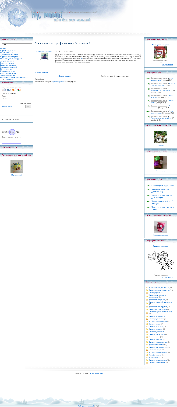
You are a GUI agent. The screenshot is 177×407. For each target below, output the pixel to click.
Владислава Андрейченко (44, 51)
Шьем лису (160, 145)
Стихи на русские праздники (158, 309)
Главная (34, 12)
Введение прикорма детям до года (160, 190)
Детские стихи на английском (158, 352)
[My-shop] (11, 143)
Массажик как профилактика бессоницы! (83, 12)
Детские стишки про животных (159, 287)
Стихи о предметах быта (156, 332)
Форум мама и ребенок (46, 12)
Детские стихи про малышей (158, 321)
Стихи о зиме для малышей (163, 84)
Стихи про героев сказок (157, 316)
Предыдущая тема (65, 76)
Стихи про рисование (155, 339)
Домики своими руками (160, 60)
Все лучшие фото (167, 65)
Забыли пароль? (7, 106)
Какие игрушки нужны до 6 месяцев (161, 196)
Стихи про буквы (154, 337)
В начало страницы (41, 72)
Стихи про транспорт (155, 329)
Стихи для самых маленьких (158, 347)
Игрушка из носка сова (160, 235)
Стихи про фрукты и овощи (158, 360)
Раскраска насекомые (160, 246)
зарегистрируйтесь (58, 82)
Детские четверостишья (156, 345)
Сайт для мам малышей (86, 406)
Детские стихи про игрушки (158, 307)
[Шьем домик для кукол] (160, 58)
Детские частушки (154, 357)
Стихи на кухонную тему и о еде (159, 290)
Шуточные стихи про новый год (161, 90)
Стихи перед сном (154, 293)
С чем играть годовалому (162, 185)
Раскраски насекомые (161, 275)
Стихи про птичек (154, 324)
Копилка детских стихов (159, 78)
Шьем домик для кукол (160, 45)
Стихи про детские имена (157, 334)
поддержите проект (96, 373)
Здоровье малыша (62, 12)
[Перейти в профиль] (44, 58)
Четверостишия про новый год (161, 118)
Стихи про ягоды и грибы (157, 363)
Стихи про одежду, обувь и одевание (160, 302)
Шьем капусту (160, 171)
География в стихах (155, 355)
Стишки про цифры (155, 350)
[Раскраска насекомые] (161, 273)
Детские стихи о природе (157, 300)
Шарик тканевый (16, 175)
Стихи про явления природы (158, 342)
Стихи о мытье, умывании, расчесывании (157, 296)
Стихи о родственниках (156, 319)
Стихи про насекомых (156, 326)
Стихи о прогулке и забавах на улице (160, 312)
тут (81, 58)
